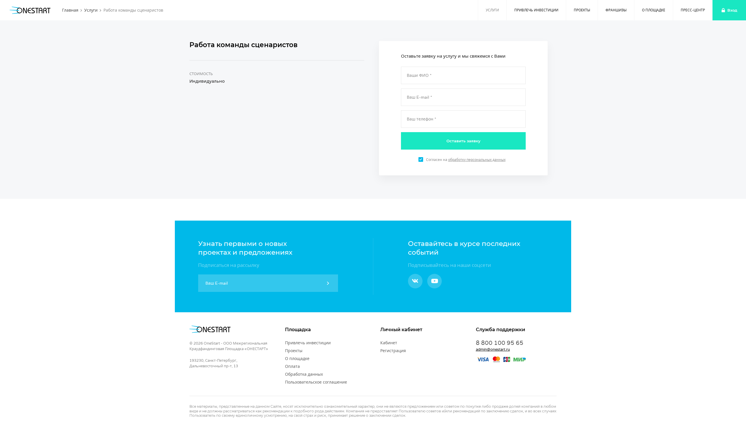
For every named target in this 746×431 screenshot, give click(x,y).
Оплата (292, 366)
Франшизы (616, 10)
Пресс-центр (693, 10)
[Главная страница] (30, 10)
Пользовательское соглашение (316, 382)
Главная (70, 10)
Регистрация (393, 350)
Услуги (91, 10)
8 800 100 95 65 (499, 343)
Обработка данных (304, 374)
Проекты (582, 10)
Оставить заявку (463, 141)
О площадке (653, 10)
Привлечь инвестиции (536, 10)
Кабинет (388, 342)
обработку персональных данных (477, 159)
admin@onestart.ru (493, 349)
